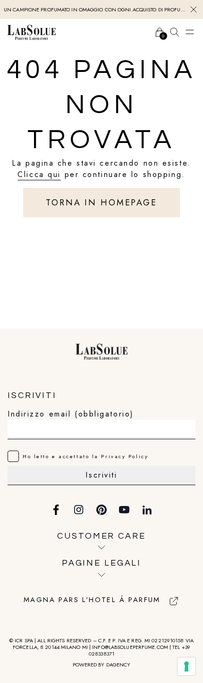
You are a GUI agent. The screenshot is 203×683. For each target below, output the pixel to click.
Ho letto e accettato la (85, 456)
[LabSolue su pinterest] (101, 509)
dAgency (118, 664)
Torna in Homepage (101, 202)
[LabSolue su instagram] (79, 509)
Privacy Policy (124, 456)
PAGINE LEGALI (101, 563)
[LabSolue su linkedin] (146, 509)
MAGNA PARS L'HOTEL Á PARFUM (92, 600)
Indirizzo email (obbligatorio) (71, 413)
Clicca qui (39, 174)
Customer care (101, 536)
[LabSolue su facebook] (56, 509)
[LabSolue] (32, 32)
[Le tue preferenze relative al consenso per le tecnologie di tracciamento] (186, 666)
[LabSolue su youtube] (124, 509)
